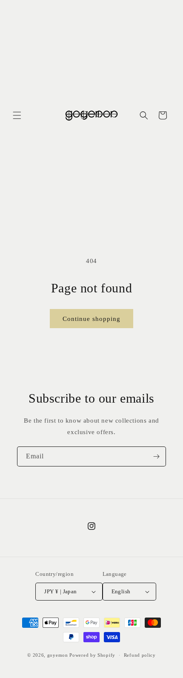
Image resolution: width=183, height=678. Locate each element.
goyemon (57, 655)
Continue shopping (91, 318)
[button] (17, 115)
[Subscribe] (156, 456)
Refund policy (140, 655)
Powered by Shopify (92, 655)
